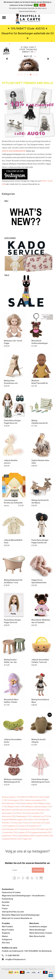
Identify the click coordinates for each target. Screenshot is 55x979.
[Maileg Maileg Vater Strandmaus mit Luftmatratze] (14, 365)
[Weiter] (48, 59)
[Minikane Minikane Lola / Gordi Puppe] (14, 325)
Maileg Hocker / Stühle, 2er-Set (10, 661)
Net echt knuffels (25, 810)
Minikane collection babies (38, 807)
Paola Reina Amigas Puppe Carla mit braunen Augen (12, 621)
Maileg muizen (16, 807)
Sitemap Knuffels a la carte (13, 912)
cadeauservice (40, 816)
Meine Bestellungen (37, 930)
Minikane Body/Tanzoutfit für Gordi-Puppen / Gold (40, 382)
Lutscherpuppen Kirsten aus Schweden (13, 501)
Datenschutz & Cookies (11, 892)
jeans (24, 826)
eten (17, 823)
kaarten (35, 826)
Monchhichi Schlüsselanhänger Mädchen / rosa (39, 342)
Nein (42, 5)
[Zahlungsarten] (10, 972)
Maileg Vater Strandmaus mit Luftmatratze (11, 382)
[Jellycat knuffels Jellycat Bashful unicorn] (14, 445)
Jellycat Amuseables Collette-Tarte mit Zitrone (40, 661)
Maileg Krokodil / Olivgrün (38, 740)
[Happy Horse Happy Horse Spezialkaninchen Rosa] (41, 564)
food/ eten (38, 823)
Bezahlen (6, 902)
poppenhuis (9, 836)
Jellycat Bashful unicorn (10, 461)
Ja (36, 5)
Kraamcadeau (29, 803)
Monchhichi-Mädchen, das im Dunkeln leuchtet (40, 621)
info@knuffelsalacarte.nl (15, 959)
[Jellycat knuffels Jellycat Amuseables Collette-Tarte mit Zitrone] (41, 644)
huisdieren (13, 826)
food (26, 823)
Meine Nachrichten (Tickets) (40, 933)
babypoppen (24, 816)
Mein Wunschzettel (37, 936)
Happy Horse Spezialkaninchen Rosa (38, 581)
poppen (24, 832)
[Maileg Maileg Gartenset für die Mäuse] (41, 485)
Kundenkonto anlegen (38, 927)
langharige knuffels (29, 829)
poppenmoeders (44, 836)
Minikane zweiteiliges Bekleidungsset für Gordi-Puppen (13, 780)
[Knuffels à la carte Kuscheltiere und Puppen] (31, 17)
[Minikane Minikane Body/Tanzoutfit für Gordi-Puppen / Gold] (41, 365)
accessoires (8, 816)
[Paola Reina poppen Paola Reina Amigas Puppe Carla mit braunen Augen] (14, 604)
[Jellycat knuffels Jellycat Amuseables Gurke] (14, 724)
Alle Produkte (7, 927)
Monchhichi (8, 810)
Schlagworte (7, 939)
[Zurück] (7, 59)
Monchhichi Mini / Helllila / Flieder (11, 701)
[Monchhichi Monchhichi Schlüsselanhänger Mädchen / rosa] (41, 325)
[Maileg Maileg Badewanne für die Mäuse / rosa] (14, 564)
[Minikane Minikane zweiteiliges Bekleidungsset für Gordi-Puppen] (14, 764)
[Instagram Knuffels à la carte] (41, 878)
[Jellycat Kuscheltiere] (27, 58)
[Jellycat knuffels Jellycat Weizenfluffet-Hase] (14, 524)
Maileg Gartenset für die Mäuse (40, 501)
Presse (5, 909)
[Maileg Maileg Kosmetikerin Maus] (41, 684)
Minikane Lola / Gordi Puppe (13, 342)
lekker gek (46, 829)
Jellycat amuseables (35, 800)
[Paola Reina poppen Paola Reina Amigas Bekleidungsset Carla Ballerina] (41, 764)
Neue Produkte (8, 930)
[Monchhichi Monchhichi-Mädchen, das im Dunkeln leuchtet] (41, 604)
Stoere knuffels (34, 813)
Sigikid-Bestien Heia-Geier (40, 461)
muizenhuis (10, 832)
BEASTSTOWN (29, 797)
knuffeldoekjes (10, 829)
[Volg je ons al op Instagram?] (27, 174)
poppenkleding (26, 836)
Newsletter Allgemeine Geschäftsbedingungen (21, 915)
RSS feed (6, 943)
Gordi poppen (15, 800)
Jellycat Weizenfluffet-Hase (13, 541)
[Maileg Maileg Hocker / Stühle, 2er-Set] (14, 644)
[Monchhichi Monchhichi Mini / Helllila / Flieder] (14, 684)
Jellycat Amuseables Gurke (12, 740)
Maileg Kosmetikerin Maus (40, 701)
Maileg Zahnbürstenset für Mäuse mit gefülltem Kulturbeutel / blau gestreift (40, 421)
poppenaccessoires (41, 832)
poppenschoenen (12, 839)
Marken (5, 936)
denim (32, 819)
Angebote (6, 933)
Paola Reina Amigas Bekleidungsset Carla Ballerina (40, 780)
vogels (26, 839)
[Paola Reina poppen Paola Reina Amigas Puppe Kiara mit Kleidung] (14, 405)
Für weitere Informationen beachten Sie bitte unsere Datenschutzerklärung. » (28, 9)
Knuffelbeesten (10, 803)
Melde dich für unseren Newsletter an (17, 918)
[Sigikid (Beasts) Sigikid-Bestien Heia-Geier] (41, 445)
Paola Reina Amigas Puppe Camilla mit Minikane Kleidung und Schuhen (41, 541)
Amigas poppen (10, 797)
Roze (21, 813)
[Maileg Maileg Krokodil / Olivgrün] (41, 724)
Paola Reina (42, 810)
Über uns (5, 905)
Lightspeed (41, 969)
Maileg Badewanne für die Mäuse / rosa (13, 581)
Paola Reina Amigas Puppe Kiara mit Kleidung (12, 421)
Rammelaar (8, 813)
